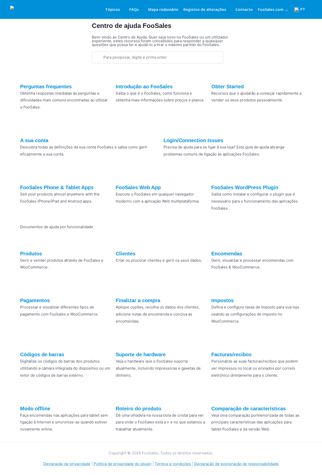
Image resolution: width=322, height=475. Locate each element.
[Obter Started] (217, 74)
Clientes (125, 253)
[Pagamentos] (26, 288)
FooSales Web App (138, 187)
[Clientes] (122, 241)
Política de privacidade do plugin (122, 463)
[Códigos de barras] (26, 342)
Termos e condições (173, 463)
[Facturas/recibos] (217, 342)
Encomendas (226, 253)
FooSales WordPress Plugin (244, 187)
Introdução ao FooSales (144, 86)
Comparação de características (248, 408)
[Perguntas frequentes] (26, 74)
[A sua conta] (26, 128)
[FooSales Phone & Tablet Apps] (26, 175)
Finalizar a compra (138, 300)
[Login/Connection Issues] (170, 128)
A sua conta (34, 140)
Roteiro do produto (138, 408)
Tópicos (112, 9)
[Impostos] (217, 288)
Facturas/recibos (231, 354)
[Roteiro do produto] (122, 396)
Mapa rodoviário (163, 9)
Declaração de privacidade (66, 463)
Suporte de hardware (141, 354)
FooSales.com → (273, 9)
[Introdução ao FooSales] (122, 74)
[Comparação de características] (217, 396)
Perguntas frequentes (46, 86)
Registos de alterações (204, 9)
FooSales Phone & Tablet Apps (57, 187)
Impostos (222, 300)
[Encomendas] (217, 241)
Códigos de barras (42, 354)
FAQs (134, 9)
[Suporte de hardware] (122, 342)
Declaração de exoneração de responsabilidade (236, 463)
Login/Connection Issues (193, 140)
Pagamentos (35, 300)
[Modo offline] (26, 396)
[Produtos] (26, 241)
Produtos (31, 253)
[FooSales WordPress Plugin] (217, 175)
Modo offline (35, 408)
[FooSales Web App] (122, 175)
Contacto (244, 9)
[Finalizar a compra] (122, 288)
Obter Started (227, 86)
